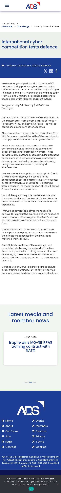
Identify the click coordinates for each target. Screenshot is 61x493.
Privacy (40, 436)
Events (40, 420)
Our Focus (11, 431)
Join (8, 436)
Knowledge (23, 26)
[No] (57, 484)
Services (41, 431)
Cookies (41, 447)
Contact (10, 447)
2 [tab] (30, 382)
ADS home (7, 26)
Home (9, 420)
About (9, 426)
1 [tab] (26, 382)
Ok (31, 489)
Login (8, 441)
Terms (40, 441)
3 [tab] (34, 382)
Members (42, 426)
